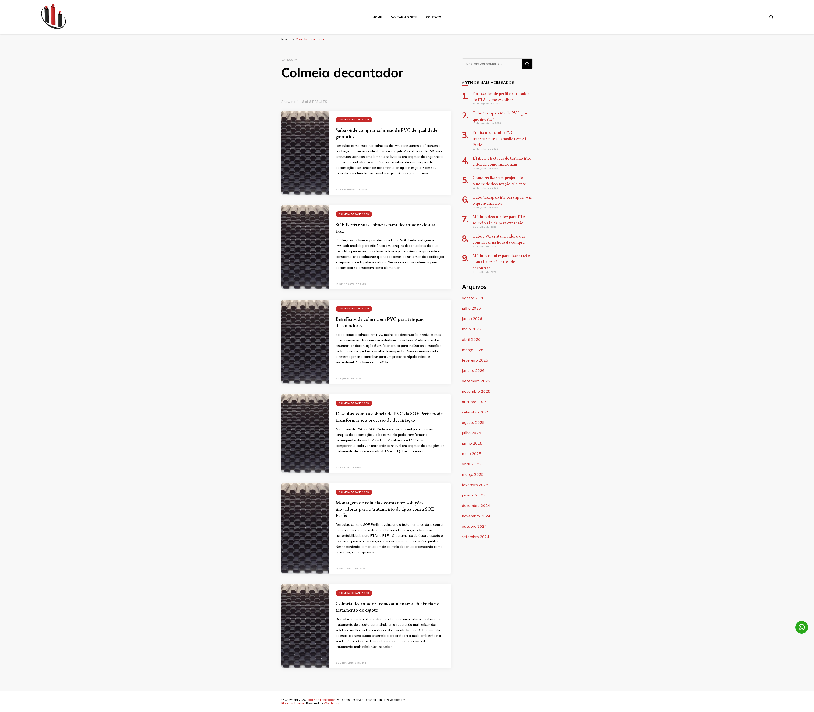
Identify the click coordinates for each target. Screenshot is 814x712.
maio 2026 (471, 329)
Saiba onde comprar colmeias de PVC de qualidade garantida (386, 133)
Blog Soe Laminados (321, 700)
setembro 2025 (475, 412)
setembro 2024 (475, 536)
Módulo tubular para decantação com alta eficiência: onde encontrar (501, 262)
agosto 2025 (473, 422)
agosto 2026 (473, 297)
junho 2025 (472, 443)
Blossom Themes (293, 703)
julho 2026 (471, 308)
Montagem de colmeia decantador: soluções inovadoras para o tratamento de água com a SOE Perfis (385, 509)
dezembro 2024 (476, 505)
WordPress (331, 703)
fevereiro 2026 (475, 360)
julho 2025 (471, 432)
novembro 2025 (476, 391)
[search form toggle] (771, 17)
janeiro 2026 (473, 370)
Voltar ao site (404, 17)
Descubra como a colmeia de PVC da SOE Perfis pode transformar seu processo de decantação (389, 416)
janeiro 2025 (473, 495)
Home (377, 17)
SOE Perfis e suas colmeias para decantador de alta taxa (385, 227)
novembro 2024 (476, 515)
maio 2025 (471, 453)
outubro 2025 (474, 401)
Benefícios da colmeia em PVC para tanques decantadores (380, 322)
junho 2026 (472, 318)
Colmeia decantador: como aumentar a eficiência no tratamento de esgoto (387, 606)
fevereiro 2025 (475, 484)
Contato (433, 17)
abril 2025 (471, 464)
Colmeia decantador (354, 119)
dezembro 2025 (476, 380)
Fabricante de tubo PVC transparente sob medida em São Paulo (501, 138)
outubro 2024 (474, 526)
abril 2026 (471, 339)
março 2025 (473, 474)
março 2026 (473, 349)
